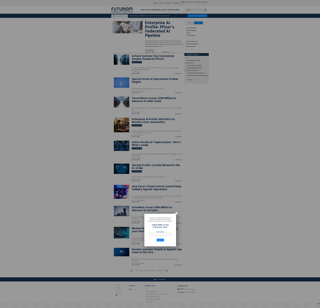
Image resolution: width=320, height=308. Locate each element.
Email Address (160, 232)
